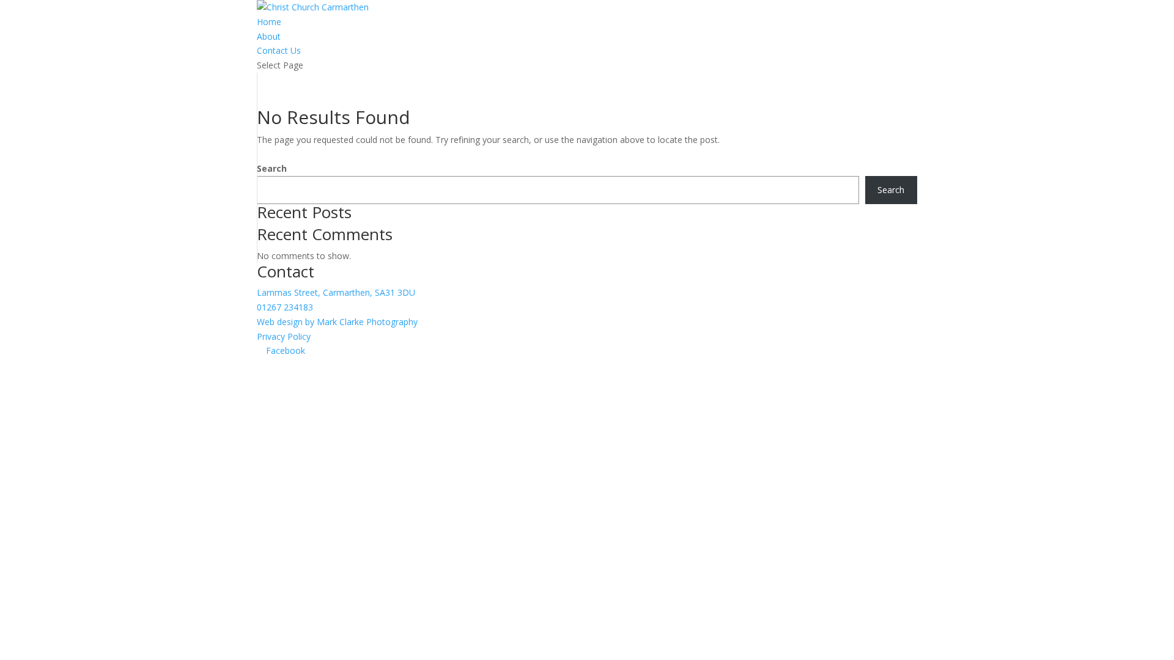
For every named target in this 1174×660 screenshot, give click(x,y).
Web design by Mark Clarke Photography (337, 322)
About (269, 36)
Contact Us (279, 50)
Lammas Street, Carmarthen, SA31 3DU (336, 292)
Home (269, 22)
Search (272, 168)
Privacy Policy (284, 336)
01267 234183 (285, 307)
